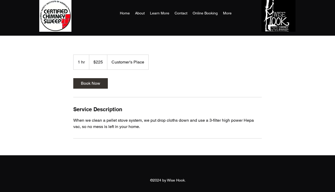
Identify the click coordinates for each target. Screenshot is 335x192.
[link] (90, 83)
